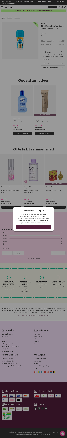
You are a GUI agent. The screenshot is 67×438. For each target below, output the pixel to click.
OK (33, 227)
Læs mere (44, 223)
